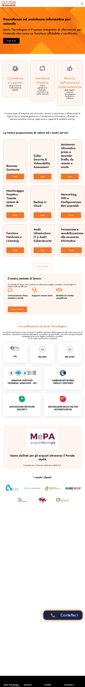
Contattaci (69, 615)
